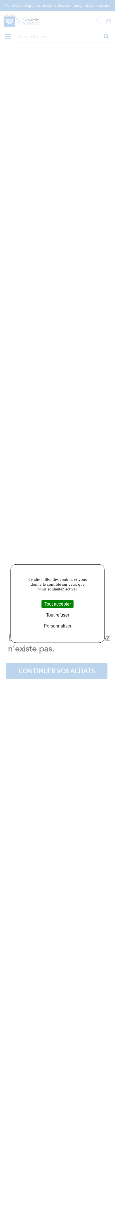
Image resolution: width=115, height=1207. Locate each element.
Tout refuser (57, 614)
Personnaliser (57, 626)
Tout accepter (57, 603)
